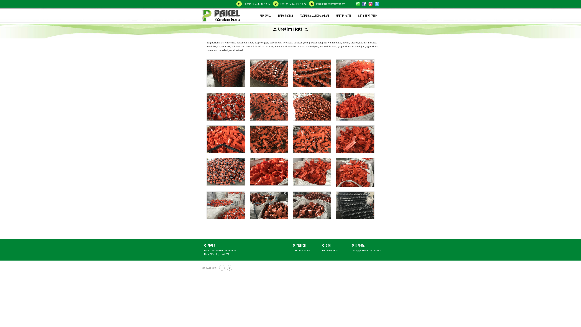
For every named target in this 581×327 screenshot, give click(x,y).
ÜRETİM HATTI (343, 16)
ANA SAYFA (265, 16)
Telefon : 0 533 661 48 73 (293, 3)
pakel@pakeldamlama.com (330, 3)
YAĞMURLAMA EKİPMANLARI (314, 16)
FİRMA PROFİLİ (285, 16)
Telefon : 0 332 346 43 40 (257, 3)
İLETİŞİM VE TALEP (367, 16)
